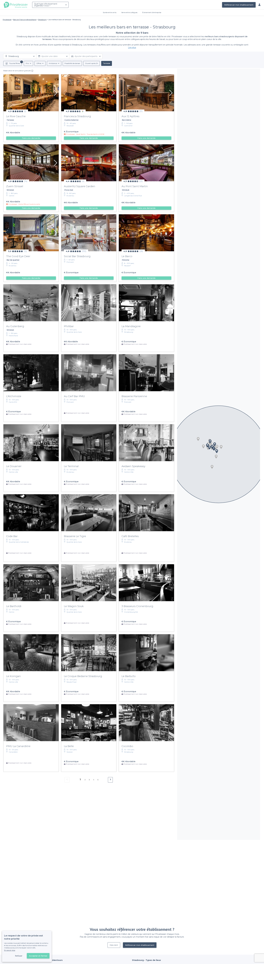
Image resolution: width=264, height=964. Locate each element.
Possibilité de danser (72, 63)
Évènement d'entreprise (151, 12)
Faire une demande (31, 138)
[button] (221, 447)
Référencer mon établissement (238, 5)
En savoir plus (9, 950)
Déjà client (114, 945)
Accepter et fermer (38, 956)
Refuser (18, 956)
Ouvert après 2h (91, 63)
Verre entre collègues (129, 12)
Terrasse (106, 63)
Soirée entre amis (109, 12)
